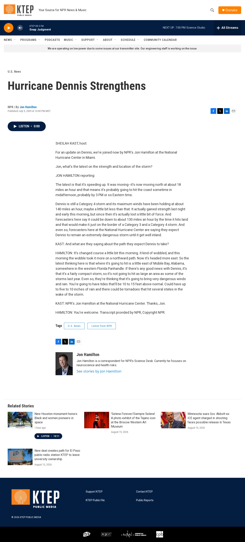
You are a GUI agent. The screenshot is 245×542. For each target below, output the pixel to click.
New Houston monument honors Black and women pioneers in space (55, 418)
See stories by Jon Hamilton (99, 371)
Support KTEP (94, 491)
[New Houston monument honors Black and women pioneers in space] (20, 420)
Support (88, 39)
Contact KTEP (144, 491)
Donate (231, 10)
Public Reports (145, 500)
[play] (9, 28)
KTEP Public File (95, 500)
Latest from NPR (101, 325)
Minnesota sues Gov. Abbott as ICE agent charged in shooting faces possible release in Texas (209, 418)
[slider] (26, 28)
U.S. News (14, 71)
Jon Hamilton (28, 107)
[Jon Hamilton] (64, 363)
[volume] (20, 28)
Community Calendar (160, 39)
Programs (28, 39)
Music (68, 39)
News (8, 39)
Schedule (128, 39)
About (108, 39)
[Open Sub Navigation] (14, 39)
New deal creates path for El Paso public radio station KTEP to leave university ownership (57, 455)
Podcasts (52, 39)
